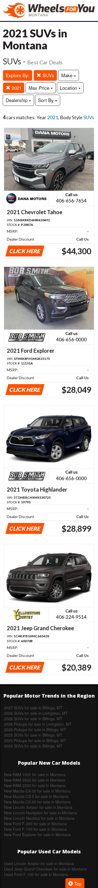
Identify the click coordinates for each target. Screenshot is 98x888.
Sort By (46, 100)
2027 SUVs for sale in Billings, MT (33, 707)
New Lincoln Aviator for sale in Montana (38, 807)
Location (69, 87)
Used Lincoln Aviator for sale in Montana (39, 863)
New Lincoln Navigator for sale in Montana (40, 812)
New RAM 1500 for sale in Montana (34, 774)
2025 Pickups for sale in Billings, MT (35, 740)
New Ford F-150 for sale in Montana (35, 829)
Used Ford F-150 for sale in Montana (36, 874)
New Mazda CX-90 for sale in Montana (37, 802)
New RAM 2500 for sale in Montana (34, 785)
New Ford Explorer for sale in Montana (37, 834)
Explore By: (17, 75)
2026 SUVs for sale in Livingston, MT (36, 713)
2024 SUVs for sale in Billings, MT (33, 746)
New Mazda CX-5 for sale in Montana (36, 796)
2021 (16, 87)
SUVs (47, 75)
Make (67, 75)
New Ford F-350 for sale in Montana (35, 823)
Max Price (40, 87)
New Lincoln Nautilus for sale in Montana (39, 818)
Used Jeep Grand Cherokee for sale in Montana (45, 869)
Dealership (17, 100)
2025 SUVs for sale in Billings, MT (33, 735)
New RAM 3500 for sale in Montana (34, 780)
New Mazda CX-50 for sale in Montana (37, 791)
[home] (49, 10)
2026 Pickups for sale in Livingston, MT (38, 724)
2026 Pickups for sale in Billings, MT (35, 729)
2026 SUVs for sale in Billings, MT (33, 718)
